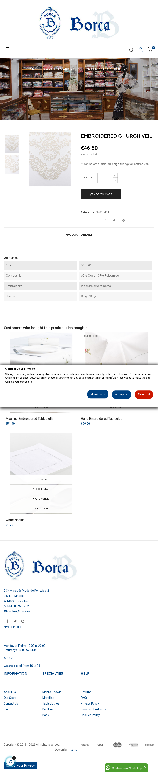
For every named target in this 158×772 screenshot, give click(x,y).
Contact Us (11, 703)
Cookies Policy (90, 715)
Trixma (72, 749)
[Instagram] (23, 621)
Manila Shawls (52, 692)
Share (105, 220)
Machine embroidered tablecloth (29, 419)
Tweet (114, 220)
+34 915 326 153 (18, 601)
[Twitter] (15, 621)
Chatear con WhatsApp (127, 768)
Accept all (121, 394)
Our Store (10, 697)
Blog (7, 709)
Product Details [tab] (79, 234)
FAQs (84, 697)
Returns (86, 692)
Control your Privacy (20, 765)
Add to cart (103, 194)
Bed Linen (48, 709)
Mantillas (48, 697)
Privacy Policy (90, 703)
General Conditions (93, 709)
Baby (45, 715)
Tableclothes (50, 703)
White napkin (15, 520)
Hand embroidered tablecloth (102, 419)
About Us (10, 692)
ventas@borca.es (18, 611)
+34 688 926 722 (18, 606)
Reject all (144, 394)
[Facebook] (7, 621)
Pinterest (123, 220)
